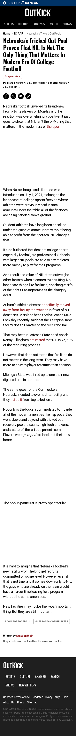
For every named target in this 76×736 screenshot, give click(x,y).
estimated (37, 340)
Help (65, 697)
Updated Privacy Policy (46, 697)
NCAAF (18, 33)
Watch (53, 24)
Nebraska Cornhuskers (52, 621)
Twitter (13, 96)
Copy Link (28, 96)
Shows (67, 24)
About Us (8, 702)
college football (18, 621)
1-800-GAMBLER (63, 719)
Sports (9, 24)
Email (21, 96)
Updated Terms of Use (16, 697)
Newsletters (27, 685)
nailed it (16, 400)
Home (6, 33)
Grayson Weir (12, 76)
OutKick (38, 12)
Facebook (6, 96)
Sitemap (32, 702)
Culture (23, 24)
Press (20, 702)
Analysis (39, 24)
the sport (53, 126)
